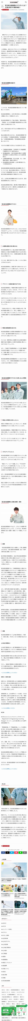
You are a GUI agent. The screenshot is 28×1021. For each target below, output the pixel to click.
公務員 (22, 999)
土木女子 (21, 1001)
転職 (20, 1015)
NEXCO (4, 923)
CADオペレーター (6, 992)
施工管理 (5, 974)
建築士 (4, 956)
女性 (3, 1003)
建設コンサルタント (7, 962)
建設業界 (5, 965)
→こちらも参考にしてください (9, 672)
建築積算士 (5, 959)
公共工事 (16, 999)
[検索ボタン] (26, 2)
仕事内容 (15, 996)
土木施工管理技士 (7, 947)
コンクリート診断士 (7, 929)
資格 (15, 1015)
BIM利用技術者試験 (15, 989)
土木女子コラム (6, 941)
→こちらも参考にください (8, 708)
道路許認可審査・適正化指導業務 (19, 1017)
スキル (4, 994)
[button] (3, 852)
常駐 (13, 1003)
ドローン (19, 994)
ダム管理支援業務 (11, 994)
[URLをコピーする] (25, 852)
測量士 (4, 977)
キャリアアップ (20, 992)
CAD (22, 989)
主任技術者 (5, 938)
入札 (10, 999)
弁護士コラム (6, 968)
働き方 (22, 996)
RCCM (4, 926)
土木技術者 (5, 944)
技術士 (4, 971)
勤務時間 (4, 1001)
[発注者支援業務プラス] (14, 2)
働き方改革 (4, 999)
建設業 (24, 1003)
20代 (3, 989)
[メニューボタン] (2, 2)
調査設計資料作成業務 (7, 1015)
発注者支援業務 (5, 9)
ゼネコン (5, 932)
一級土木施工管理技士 (7, 996)
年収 (18, 1003)
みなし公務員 (6, 935)
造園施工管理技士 (6, 1017)
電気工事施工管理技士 (7, 1020)
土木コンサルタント (12, 1001)
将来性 (8, 1003)
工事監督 (5, 953)
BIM (8, 989)
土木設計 (5, 950)
